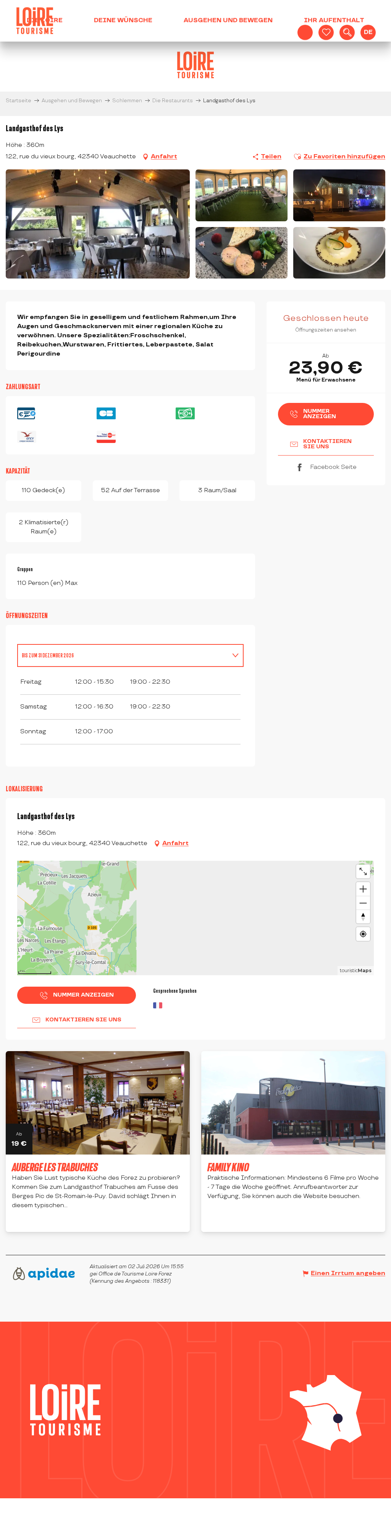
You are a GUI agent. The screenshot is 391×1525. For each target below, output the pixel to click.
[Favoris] (326, 32)
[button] (347, 32)
